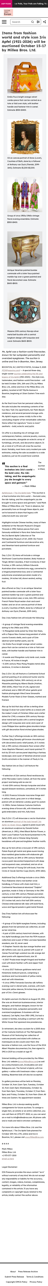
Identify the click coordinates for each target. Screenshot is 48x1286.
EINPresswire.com (11, 370)
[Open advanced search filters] (38, 22)
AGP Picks (6, 4)
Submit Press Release (14, 1277)
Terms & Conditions (34, 1277)
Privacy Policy (36, 1282)
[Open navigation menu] (4, 21)
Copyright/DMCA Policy (16, 1282)
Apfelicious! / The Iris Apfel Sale (16, 493)
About (13, 1271)
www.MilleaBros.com (28, 1061)
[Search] (32, 22)
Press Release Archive (28, 1271)
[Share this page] (44, 21)
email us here (8, 1159)
